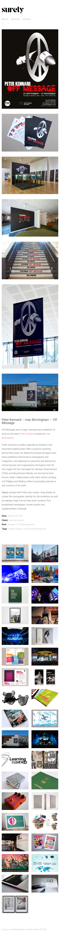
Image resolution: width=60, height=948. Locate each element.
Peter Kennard (27, 434)
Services (15, 19)
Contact (27, 19)
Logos (26, 528)
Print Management (37, 528)
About (5, 19)
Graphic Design (15, 528)
